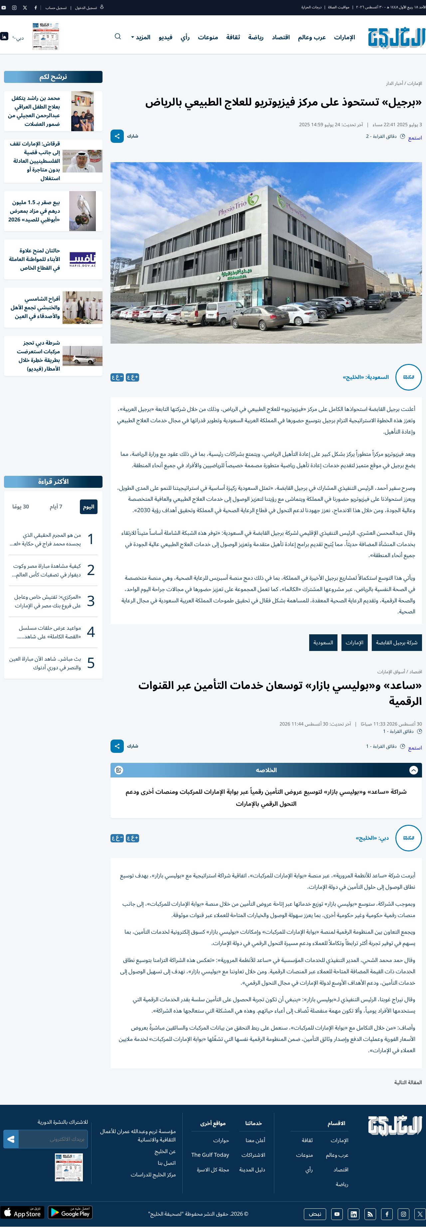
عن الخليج (165, 1151)
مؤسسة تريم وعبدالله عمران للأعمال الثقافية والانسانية (138, 1135)
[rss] (370, 1214)
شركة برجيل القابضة (397, 642)
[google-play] (70, 1214)
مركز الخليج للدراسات (153, 1174)
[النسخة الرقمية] (46, 38)
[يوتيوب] (3, 7)
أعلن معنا (255, 1140)
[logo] (397, 38)
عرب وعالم (312, 37)
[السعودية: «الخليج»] (408, 377)
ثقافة (233, 37)
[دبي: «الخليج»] (408, 838)
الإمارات (344, 37)
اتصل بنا (167, 1163)
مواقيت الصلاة (338, 7)
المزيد (143, 37)
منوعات (208, 37)
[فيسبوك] (35, 7)
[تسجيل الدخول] (102, 8)
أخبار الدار (394, 83)
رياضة (256, 37)
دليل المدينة (252, 1169)
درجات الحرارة (311, 7)
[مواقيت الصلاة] (4, 38)
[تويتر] (25, 7)
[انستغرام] (14, 7)
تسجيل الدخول (86, 8)
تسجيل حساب (56, 8)
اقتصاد (281, 37)
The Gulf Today (210, 1155)
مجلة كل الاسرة (213, 1169)
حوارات (221, 1140)
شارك (132, 136)
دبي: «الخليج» (372, 838)
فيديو (165, 37)
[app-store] (22, 1214)
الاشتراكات (253, 1155)
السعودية (323, 642)
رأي (185, 37)
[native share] (117, 136)
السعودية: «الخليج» (366, 377)
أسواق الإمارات (391, 672)
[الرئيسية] (395, 1134)
